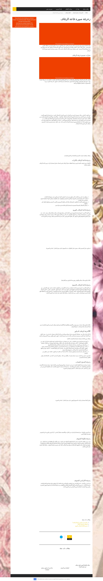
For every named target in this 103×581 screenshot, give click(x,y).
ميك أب (77, 9)
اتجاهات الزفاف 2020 (83, 524)
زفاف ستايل (86, 9)
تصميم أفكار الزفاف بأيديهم (81, 526)
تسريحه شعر (49, 9)
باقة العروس (59, 9)
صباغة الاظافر (69, 9)
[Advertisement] (64, 33)
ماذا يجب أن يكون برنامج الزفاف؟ (80, 522)
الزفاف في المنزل (65, 568)
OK (35, 579)
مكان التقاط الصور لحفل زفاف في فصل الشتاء (82, 566)
